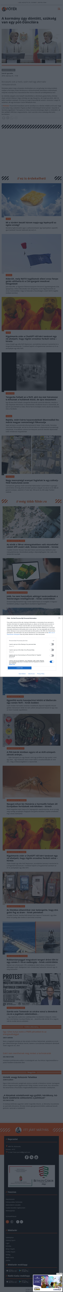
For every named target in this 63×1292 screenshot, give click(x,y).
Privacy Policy (40, 673)
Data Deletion (22, 673)
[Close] (59, 618)
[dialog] (31, 646)
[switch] (52, 644)
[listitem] (31, 641)
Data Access (31, 673)
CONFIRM (20, 667)
